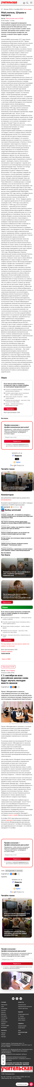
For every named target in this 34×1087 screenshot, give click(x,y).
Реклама (3, 1034)
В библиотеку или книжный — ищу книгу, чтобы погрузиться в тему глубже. (17, 401)
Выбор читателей (13, 510)
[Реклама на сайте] (31, 1084)
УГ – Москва (21, 1016)
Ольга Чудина (10, 670)
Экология (3, 1012)
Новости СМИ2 (6, 659)
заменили (9, 820)
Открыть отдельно (6, 651)
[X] (15, 687)
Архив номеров (21, 1020)
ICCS (19, 1030)
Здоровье (3, 1023)
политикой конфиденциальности (20, 444)
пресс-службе (13, 815)
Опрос (5, 607)
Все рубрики (4, 1027)
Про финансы (4, 1021)
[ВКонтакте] (11, 687)
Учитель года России (23, 1008)
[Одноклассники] (13, 687)
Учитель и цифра (5, 1025)
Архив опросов (5, 653)
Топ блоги (5, 555)
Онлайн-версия (21, 1027)
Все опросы (4, 418)
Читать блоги (7, 602)
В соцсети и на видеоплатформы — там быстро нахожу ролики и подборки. (17, 390)
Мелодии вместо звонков (14, 870)
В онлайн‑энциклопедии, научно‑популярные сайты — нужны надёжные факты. (17, 394)
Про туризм (3, 1016)
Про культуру (4, 1008)
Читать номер (27, 9)
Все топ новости (6, 552)
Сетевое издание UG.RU (23, 1014)
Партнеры (3, 1036)
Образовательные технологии (25, 1006)
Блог (19, 1034)
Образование (4, 1004)
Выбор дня (3, 1014)
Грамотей (3, 1019)
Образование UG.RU (8, 666)
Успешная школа (22, 1004)
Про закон (3, 1010)
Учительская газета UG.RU (14, 18)
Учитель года (4, 1018)
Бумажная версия (22, 1025)
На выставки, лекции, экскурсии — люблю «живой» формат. (16, 397)
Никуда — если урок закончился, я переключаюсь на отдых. (14, 404)
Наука (2, 1006)
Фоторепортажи (22, 1032)
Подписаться (17, 441)
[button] (6, 507)
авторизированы (6, 500)
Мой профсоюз (21, 1018)
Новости (5, 485)
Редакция (3, 1032)
